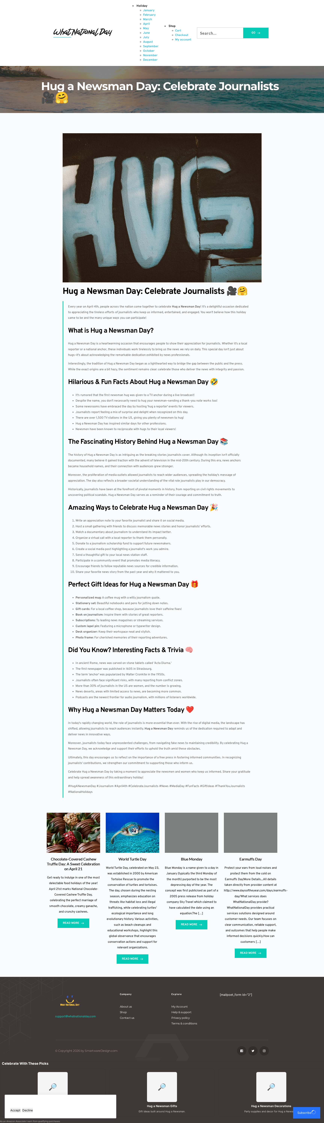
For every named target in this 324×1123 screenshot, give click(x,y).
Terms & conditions (184, 1023)
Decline (27, 1110)
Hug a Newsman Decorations (271, 1106)
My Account (179, 1006)
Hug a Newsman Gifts (162, 1106)
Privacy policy (180, 1018)
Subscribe (304, 1113)
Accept (15, 1110)
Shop (123, 1012)
